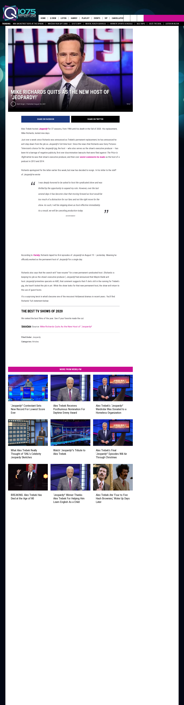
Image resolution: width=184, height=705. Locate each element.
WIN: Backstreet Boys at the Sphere (28, 24)
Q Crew (53, 18)
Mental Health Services (95, 24)
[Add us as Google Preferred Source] (133, 18)
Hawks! (74, 18)
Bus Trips (141, 24)
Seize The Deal (155, 24)
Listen (63, 18)
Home (43, 18)
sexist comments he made (92, 157)
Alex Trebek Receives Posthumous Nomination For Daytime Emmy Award (69, 409)
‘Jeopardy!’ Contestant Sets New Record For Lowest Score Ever (28, 409)
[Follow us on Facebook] (140, 18)
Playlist (85, 18)
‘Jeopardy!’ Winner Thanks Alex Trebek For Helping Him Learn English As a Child (68, 498)
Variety (36, 255)
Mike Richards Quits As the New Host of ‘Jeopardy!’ (66, 326)
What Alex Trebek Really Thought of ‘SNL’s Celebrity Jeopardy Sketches (26, 454)
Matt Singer (21, 104)
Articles (35, 342)
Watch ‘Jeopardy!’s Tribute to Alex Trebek (69, 452)
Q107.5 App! (76, 24)
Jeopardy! (43, 128)
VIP (106, 18)
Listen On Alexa (172, 24)
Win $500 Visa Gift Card (58, 24)
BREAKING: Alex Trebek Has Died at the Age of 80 (26, 496)
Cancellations (118, 18)
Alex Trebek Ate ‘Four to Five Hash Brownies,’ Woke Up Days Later (113, 498)
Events (97, 18)
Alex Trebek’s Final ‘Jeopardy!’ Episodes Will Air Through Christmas (111, 454)
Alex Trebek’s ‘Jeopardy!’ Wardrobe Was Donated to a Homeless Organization (111, 409)
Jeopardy (37, 337)
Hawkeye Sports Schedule (121, 24)
